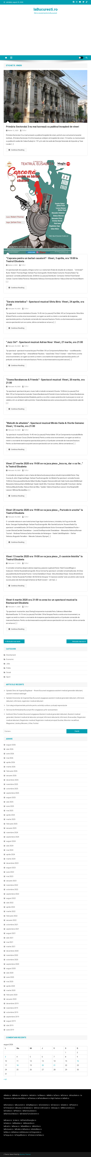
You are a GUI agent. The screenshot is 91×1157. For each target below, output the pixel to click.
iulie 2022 (9, 903)
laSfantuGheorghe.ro (28, 1120)
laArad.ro (7, 1126)
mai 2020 (9, 982)
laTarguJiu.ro (9, 1135)
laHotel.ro (32, 1095)
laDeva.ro (37, 1108)
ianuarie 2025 (11, 828)
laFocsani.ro (45, 1108)
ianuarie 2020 (11, 999)
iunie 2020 (10, 977)
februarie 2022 (11, 916)
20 (43, 1065)
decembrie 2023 (12, 863)
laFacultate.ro (74, 1095)
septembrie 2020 (12, 964)
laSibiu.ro (7, 1132)
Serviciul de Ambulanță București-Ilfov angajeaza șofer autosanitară (31, 710)
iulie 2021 (9, 938)
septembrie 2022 (12, 894)
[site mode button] (81, 57)
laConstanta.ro (44, 1105)
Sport (8, 677)
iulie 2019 (9, 1025)
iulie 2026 (9, 749)
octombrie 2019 (12, 1012)
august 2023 (11, 868)
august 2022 (11, 898)
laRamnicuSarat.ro (29, 1111)
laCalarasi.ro (28, 1108)
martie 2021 (10, 946)
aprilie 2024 (10, 854)
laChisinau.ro (32, 1098)
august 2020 (11, 968)
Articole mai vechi (13, 641)
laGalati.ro (64, 1105)
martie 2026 (10, 767)
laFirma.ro (64, 1095)
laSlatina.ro (15, 1132)
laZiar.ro (57, 1095)
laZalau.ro (40, 1135)
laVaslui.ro (8, 1123)
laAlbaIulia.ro (17, 1123)
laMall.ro (50, 1095)
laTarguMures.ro (21, 1135)
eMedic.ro (7, 1095)
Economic (10, 659)
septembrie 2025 (12, 793)
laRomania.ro (9, 1105)
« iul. (5, 1079)
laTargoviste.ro (35, 1132)
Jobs (8, 664)
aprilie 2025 (10, 815)
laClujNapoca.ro (32, 1105)
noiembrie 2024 (12, 832)
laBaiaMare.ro (26, 1126)
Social (8, 672)
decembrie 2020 (12, 951)
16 (78, 1061)
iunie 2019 (10, 1030)
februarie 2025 (11, 824)
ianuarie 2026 (11, 776)
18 (17, 1065)
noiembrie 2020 (12, 955)
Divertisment (11, 655)
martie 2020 (10, 990)
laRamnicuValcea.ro (11, 1114)
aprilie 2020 (10, 986)
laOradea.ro (8, 1111)
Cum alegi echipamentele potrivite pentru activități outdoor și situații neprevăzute (36, 705)
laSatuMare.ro (36, 1129)
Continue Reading (17, 150)
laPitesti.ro (17, 1111)
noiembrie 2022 (12, 885)
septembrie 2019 (12, 1017)
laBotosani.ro (9, 1129)
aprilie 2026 (10, 762)
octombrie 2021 (12, 925)
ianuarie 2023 (11, 881)
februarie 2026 (11, 771)
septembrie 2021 (12, 929)
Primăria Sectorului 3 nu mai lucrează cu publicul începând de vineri (42, 126)
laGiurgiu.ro (56, 1108)
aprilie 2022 (10, 907)
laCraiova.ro (55, 1105)
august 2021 (11, 933)
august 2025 (11, 797)
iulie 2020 (9, 973)
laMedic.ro (16, 1095)
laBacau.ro (16, 1126)
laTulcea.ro (32, 1135)
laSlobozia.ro (25, 1132)
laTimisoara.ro (9, 1108)
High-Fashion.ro (56, 1098)
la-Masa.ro (42, 1095)
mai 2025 (9, 811)
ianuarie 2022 (11, 920)
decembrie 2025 (12, 780)
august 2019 (11, 1021)
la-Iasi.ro (16, 1120)
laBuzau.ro (19, 1108)
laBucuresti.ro (46, 9)
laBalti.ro (66, 1098)
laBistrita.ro (36, 1126)
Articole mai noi (78, 641)
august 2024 (11, 841)
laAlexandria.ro (28, 1123)
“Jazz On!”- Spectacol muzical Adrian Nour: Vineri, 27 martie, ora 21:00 (44, 342)
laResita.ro (26, 1129)
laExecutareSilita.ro (19, 1098)
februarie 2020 (11, 995)
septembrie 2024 (12, 837)
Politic (8, 668)
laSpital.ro (24, 1095)
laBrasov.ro (8, 1120)
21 (54, 1065)
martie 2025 (10, 819)
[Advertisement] (45, 37)
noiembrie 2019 (12, 1008)
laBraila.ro (18, 1129)
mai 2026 (9, 758)
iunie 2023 (10, 872)
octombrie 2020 (12, 960)
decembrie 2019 (12, 1003)
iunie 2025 (10, 806)
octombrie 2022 (12, 889)
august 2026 (11, 745)
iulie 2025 (9, 802)
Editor (24, 130)
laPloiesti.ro (73, 1105)
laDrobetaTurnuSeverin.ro (29, 1114)
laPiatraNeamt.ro (44, 1098)
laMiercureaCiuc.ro (68, 1108)
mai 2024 (9, 850)
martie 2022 (10, 911)
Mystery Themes (25, 1154)
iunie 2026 (10, 754)
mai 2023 (9, 876)
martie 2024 (10, 859)
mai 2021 (9, 942)
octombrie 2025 (12, 789)
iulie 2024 (9, 846)
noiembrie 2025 (12, 784)
